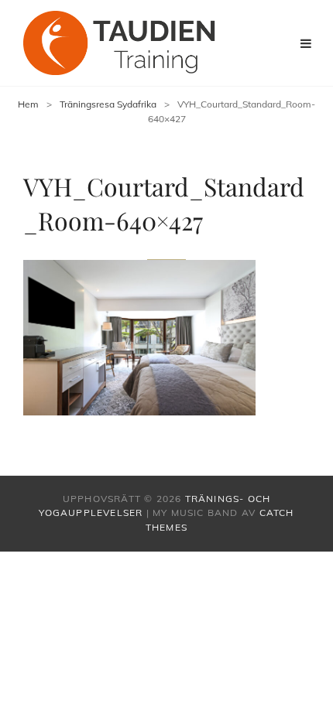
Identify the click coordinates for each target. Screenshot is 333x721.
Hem (28, 104)
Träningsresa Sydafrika (108, 104)
